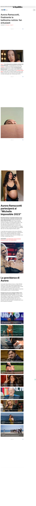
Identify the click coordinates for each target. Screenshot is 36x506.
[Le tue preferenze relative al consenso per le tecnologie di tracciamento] (35, 379)
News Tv (2, 64)
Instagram (2, 66)
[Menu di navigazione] (34, 10)
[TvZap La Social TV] (4, 10)
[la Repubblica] (17, 7)
